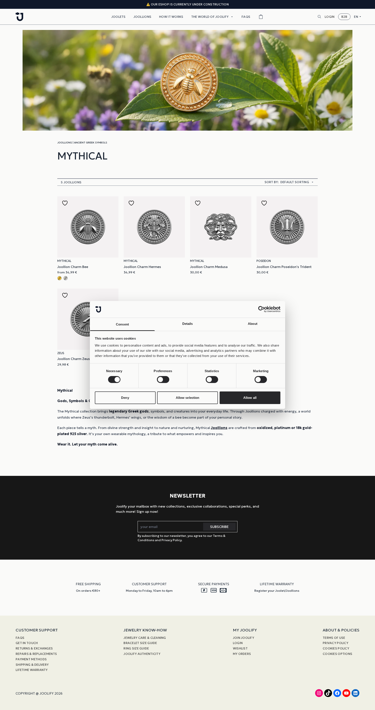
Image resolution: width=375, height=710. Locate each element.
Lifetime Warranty (32, 670)
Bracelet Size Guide (140, 643)
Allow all (250, 397)
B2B (344, 17)
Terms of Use (334, 638)
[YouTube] (346, 693)
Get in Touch (27, 643)
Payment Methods (31, 659)
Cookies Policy (336, 648)
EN (356, 17)
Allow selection (187, 397)
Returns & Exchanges (34, 648)
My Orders (242, 654)
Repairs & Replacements (36, 654)
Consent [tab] (122, 324)
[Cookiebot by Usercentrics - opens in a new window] (261, 309)
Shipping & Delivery (32, 665)
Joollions (142, 16)
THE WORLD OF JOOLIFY (210, 16)
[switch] (163, 379)
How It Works (171, 16)
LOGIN (329, 17)
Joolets (118, 16)
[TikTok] (328, 693)
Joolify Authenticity (141, 654)
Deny (125, 397)
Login (238, 643)
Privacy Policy (335, 643)
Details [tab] (187, 323)
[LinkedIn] (355, 693)
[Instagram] (319, 693)
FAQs (246, 16)
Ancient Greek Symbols (90, 142)
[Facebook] (337, 693)
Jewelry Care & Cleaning (144, 638)
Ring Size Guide (136, 648)
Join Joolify (243, 638)
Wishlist (240, 648)
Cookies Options (337, 654)
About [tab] (252, 323)
